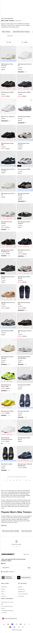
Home (2, 18)
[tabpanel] (16, 568)
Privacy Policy (21, 596)
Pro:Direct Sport (18, 630)
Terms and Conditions (23, 594)
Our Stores (3, 596)
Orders (2, 594)
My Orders (20, 587)
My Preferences (21, 591)
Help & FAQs (4, 587)
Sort (10, 42)
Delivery (3, 589)
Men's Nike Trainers (9, 18)
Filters (25, 42)
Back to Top (26, 554)
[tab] (3, 563)
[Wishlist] (14, 47)
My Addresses (21, 589)
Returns (3, 591)
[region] (16, 31)
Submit (29, 567)
